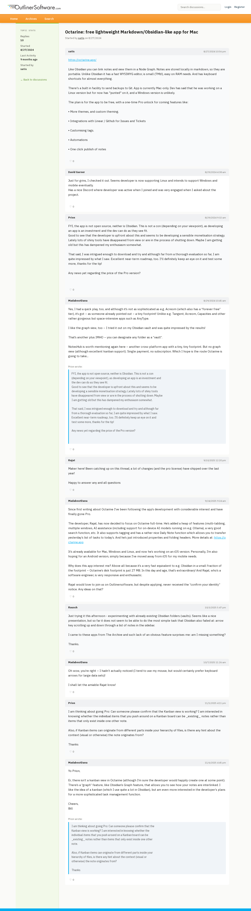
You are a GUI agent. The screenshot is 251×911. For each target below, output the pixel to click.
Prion (71, 217)
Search (49, 19)
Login (228, 7)
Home (14, 19)
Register (239, 7)
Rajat (71, 460)
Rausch (72, 607)
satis (81, 38)
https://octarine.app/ (82, 60)
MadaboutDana (77, 300)
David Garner (76, 172)
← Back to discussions (33, 79)
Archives (31, 19)
